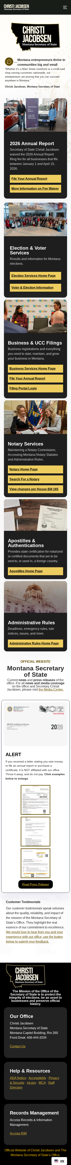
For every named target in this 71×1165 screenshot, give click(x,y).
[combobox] (59, 1161)
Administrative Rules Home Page (34, 643)
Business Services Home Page (32, 368)
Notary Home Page (23, 469)
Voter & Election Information (32, 287)
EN (62, 1161)
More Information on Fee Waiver (35, 188)
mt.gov (31, 1082)
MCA (42, 1082)
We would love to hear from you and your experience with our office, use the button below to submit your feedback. (34, 936)
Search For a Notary (24, 479)
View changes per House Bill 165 (33, 489)
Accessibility (37, 1078)
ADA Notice (18, 1078)
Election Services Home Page (33, 275)
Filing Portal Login (23, 388)
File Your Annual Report (29, 178)
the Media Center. (51, 689)
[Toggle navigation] (56, 7)
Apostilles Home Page (26, 571)
